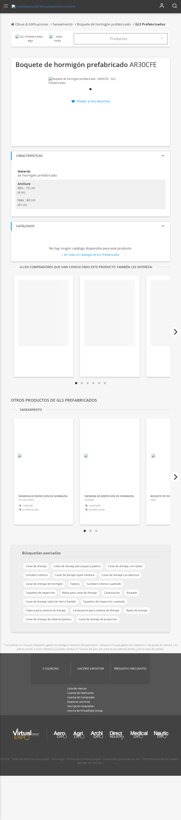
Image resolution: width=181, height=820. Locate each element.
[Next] (175, 332)
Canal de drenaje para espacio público (77, 566)
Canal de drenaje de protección (98, 619)
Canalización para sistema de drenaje (96, 610)
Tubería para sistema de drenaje (46, 610)
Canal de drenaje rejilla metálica (74, 575)
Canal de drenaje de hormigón (44, 584)
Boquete (132, 593)
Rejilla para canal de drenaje (79, 593)
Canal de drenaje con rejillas (125, 566)
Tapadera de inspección (40, 593)
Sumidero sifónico (37, 575)
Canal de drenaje (36, 566)
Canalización (112, 593)
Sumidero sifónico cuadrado (104, 584)
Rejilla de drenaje (136, 610)
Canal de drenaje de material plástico (49, 619)
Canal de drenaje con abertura (120, 575)
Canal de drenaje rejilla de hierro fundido (51, 601)
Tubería (74, 584)
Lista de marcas (77, 688)
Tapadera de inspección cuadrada (104, 601)
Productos (118, 38)
